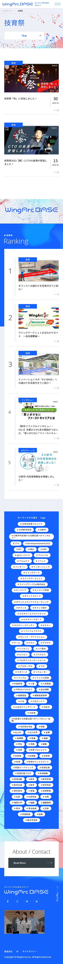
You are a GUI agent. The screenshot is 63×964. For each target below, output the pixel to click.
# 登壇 (31, 790)
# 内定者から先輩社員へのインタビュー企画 (31, 719)
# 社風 (46, 796)
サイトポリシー (29, 951)
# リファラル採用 (41, 677)
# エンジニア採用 (41, 590)
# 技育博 (17, 755)
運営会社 (8, 951)
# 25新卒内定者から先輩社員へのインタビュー (31, 536)
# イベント (41, 560)
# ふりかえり (40, 654)
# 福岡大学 (17, 802)
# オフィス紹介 (40, 607)
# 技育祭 (46, 755)
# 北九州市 (33, 732)
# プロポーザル (25, 666)
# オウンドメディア (32, 595)
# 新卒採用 (46, 779)
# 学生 (19, 744)
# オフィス (21, 607)
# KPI (18, 549)
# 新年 (31, 784)
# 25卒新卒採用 (24, 529)
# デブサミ (46, 642)
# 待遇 (31, 744)
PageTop (57, 897)
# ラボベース (21, 671)
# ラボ (42, 666)
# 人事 (31, 683)
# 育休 (17, 808)
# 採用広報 (45, 767)
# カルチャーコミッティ (23, 625)
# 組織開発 (46, 802)
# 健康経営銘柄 (40, 695)
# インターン (19, 566)
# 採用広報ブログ (23, 773)
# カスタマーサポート (31, 619)
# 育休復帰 (31, 808)
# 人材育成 (46, 683)
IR (17, 951)
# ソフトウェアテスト (31, 631)
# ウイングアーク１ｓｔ (32, 578)
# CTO (16, 543)
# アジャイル (42, 555)
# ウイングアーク (32, 572)
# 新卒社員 (17, 784)
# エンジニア (20, 590)
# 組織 (31, 802)
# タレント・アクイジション (31, 636)
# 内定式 (46, 707)
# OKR (44, 549)
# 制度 (42, 726)
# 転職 (40, 814)
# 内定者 (31, 712)
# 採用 (17, 761)
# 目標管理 (46, 790)
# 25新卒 (42, 529)
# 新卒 (31, 779)
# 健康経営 (21, 695)
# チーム (16, 642)
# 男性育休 (17, 790)
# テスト (30, 642)
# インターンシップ (41, 566)
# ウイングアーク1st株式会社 (31, 584)
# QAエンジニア (22, 555)
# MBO (31, 549)
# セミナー (46, 625)
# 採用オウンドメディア (38, 761)
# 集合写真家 (31, 820)
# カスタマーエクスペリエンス (31, 613)
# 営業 (47, 732)
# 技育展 (31, 755)
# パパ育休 (41, 648)
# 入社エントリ (38, 701)
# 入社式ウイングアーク (24, 707)
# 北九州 (17, 732)
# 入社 (21, 701)
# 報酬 (45, 738)
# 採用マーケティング (23, 767)
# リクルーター (41, 671)
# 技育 (19, 749)
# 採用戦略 (43, 773)
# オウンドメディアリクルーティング (31, 601)
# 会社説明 (44, 689)
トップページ (7, 11)
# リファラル (20, 677)
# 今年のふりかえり (23, 689)
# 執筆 (32, 738)
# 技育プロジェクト (38, 749)
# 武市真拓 (46, 784)
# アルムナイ (23, 560)
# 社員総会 (31, 796)
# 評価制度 (25, 814)
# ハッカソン (23, 648)
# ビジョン (22, 654)
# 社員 (17, 796)
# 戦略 (44, 744)
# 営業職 (19, 738)
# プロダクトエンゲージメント (31, 660)
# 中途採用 (17, 683)
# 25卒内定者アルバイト (31, 523)
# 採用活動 (17, 779)
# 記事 (46, 808)
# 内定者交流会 (25, 726)
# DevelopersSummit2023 (37, 543)
